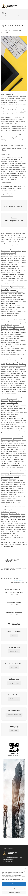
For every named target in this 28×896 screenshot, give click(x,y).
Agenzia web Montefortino (15, 280)
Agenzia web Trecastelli (12, 364)
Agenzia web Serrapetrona (12, 323)
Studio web (14, 667)
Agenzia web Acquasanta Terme (13, 330)
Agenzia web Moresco (14, 299)
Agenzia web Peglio (11, 488)
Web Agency (6, 569)
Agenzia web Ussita (12, 329)
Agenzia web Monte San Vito (13, 439)
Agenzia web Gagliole (15, 387)
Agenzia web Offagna (12, 443)
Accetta (14, 884)
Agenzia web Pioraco (11, 307)
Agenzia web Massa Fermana (13, 274)
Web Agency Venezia (14, 683)
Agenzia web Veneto (15, 163)
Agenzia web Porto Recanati (14, 311)
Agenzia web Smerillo (13, 243)
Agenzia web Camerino (13, 371)
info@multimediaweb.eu (9, 859)
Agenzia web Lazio (13, 171)
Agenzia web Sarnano (13, 321)
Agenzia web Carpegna (15, 529)
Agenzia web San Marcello (12, 451)
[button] (25, 868)
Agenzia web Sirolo (11, 362)
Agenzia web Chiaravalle (15, 422)
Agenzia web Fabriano (16, 426)
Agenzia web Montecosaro (13, 397)
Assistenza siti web (9, 192)
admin (5, 30)
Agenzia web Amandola (13, 262)
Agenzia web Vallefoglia (14, 517)
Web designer (13, 186)
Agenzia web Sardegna (11, 179)
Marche (6, 32)
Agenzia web (7, 190)
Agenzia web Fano (14, 531)
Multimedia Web (14, 651)
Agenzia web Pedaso (15, 301)
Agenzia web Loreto (9, 432)
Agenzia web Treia (12, 327)
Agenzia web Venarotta (13, 260)
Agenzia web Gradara (15, 461)
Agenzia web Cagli (15, 527)
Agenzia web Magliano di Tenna (14, 592)
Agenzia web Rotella (14, 256)
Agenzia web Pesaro (11, 490)
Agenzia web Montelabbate (13, 482)
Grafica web (9, 188)
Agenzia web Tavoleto (14, 514)
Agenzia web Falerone (14, 266)
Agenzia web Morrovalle (12, 404)
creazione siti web (8, 568)
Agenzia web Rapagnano (14, 237)
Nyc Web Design (14, 699)
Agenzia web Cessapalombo (14, 377)
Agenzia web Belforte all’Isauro (14, 525)
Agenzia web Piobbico (14, 496)
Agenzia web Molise (11, 173)
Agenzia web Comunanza (12, 344)
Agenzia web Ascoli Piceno (12, 336)
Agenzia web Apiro (14, 365)
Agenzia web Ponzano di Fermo (9, 233)
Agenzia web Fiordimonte (14, 385)
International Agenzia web (14, 714)
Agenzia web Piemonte (7, 157)
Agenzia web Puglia (12, 175)
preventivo (5, 145)
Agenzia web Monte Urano (15, 293)
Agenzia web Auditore (15, 15)
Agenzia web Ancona (15, 519)
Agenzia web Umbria (14, 169)
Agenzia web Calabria (12, 177)
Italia (13, 568)
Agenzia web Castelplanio (12, 420)
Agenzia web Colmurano (12, 381)
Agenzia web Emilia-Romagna (13, 167)
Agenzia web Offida (16, 251)
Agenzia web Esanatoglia (14, 383)
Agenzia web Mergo (12, 434)
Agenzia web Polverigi (12, 449)
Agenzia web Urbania (14, 516)
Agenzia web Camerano (13, 412)
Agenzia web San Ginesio (12, 317)
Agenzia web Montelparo (11, 288)
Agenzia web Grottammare (14, 350)
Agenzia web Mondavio (15, 471)
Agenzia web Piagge (12, 492)
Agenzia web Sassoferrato (12, 455)
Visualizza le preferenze (14, 892)
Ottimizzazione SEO (11, 194)
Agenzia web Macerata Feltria (13, 465)
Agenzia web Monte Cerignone (13, 475)
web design (12, 569)
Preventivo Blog (5, 186)
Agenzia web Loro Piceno (14, 389)
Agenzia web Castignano (11, 340)
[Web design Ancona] (14, 853)
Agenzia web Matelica (15, 391)
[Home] (1, 15)
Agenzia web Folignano (13, 348)
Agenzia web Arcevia (10, 459)
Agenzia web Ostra (10, 445)
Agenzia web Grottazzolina (12, 270)
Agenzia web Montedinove (13, 358)
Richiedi (14, 635)
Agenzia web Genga (12, 430)
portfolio (22, 112)
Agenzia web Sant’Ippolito (11, 506)
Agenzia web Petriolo (12, 408)
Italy (16, 568)
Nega (14, 888)
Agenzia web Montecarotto (14, 436)
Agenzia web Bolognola (12, 369)
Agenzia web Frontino (10, 537)
